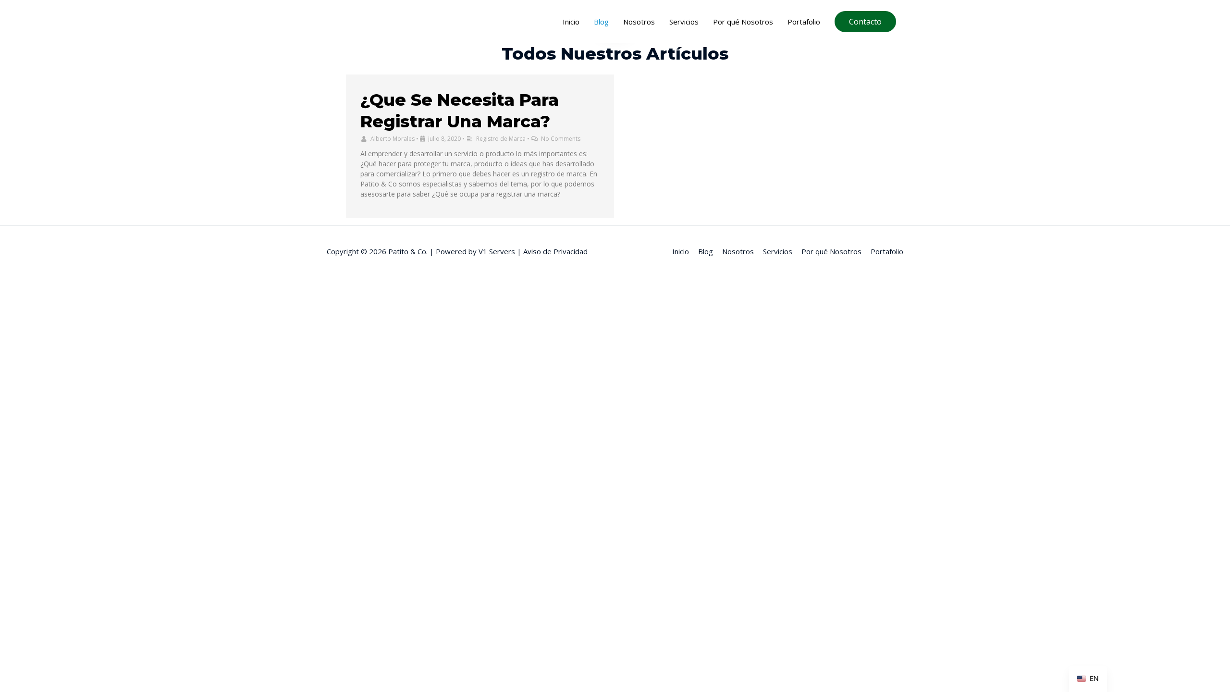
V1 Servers (498, 251)
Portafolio (803, 21)
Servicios (684, 21)
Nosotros (639, 21)
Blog (601, 21)
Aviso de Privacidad (555, 251)
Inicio (571, 21)
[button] (865, 21)
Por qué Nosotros (743, 21)
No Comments (560, 139)
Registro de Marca (501, 139)
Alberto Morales (392, 139)
